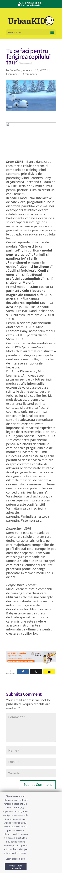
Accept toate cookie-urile (15, 867)
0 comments (30, 74)
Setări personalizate (15, 858)
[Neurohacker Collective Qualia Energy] (31, 661)
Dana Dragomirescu (21, 70)
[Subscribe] (49, 671)
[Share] (23, 671)
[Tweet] (36, 671)
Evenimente (13, 74)
